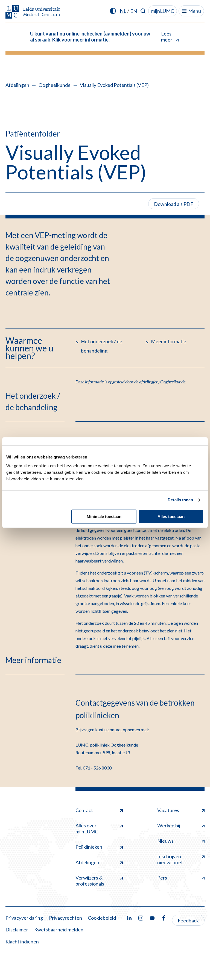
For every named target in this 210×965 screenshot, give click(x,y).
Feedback (188, 920)
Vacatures (168, 810)
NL (123, 11)
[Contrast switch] (113, 10)
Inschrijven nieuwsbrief (170, 859)
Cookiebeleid (102, 918)
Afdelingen (17, 85)
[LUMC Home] (32, 12)
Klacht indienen (22, 942)
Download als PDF (173, 204)
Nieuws (165, 841)
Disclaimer (16, 929)
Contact (84, 810)
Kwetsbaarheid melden (58, 929)
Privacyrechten (65, 918)
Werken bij (168, 825)
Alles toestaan (171, 516)
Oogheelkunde (55, 85)
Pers (162, 878)
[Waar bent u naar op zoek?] (143, 10)
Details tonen (180, 500)
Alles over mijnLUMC (86, 828)
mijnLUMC (162, 11)
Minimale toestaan (104, 516)
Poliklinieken (88, 847)
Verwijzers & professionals (89, 881)
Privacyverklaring (24, 918)
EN (133, 11)
